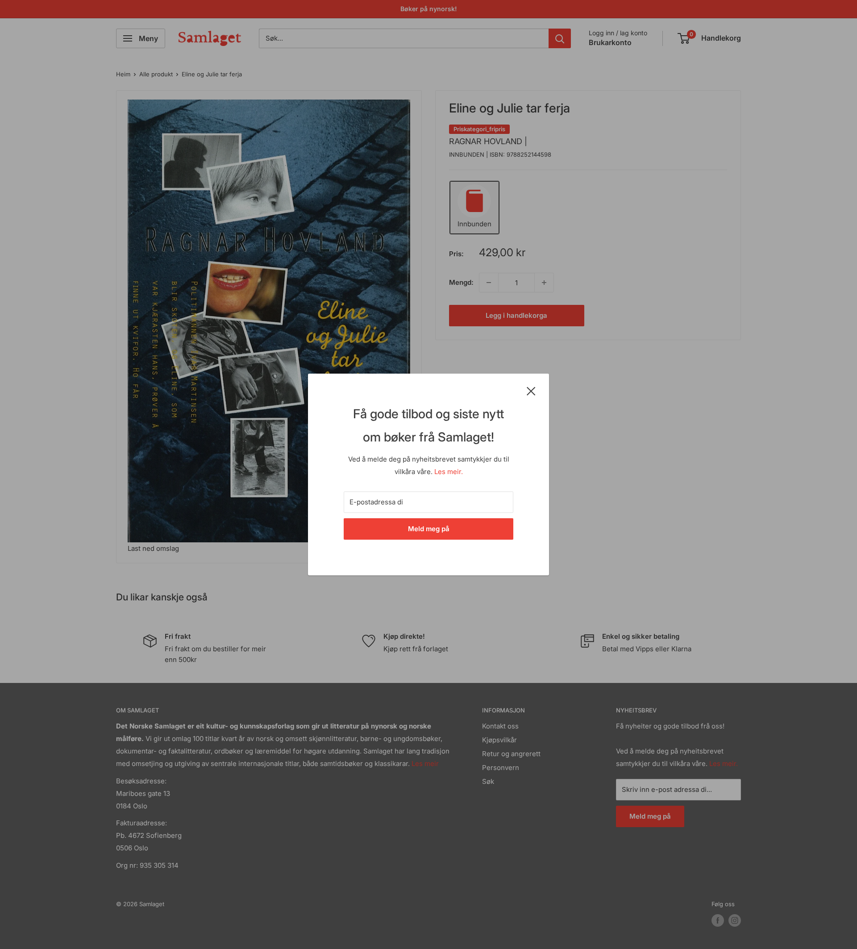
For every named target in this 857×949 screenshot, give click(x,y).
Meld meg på (428, 528)
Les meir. (448, 471)
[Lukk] (531, 390)
